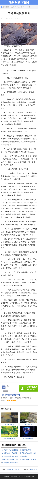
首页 (13, 7)
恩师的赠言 (24, 456)
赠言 (28, 7)
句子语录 (20, 7)
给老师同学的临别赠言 (10, 450)
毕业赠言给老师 (25, 450)
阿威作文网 (17, 476)
